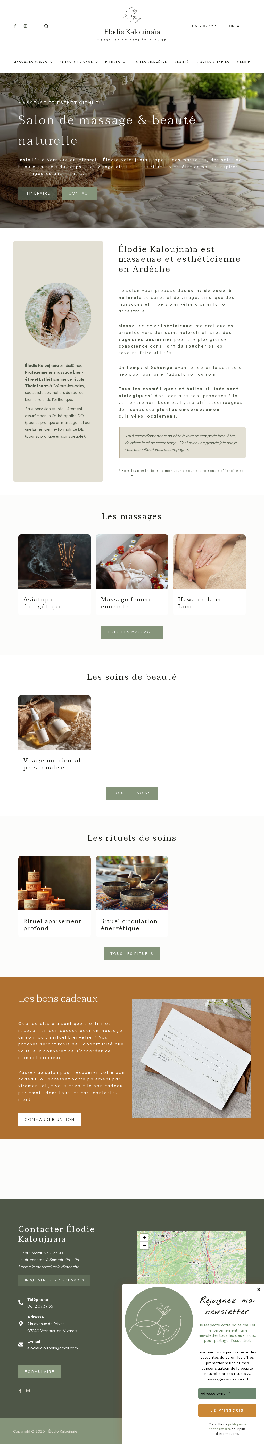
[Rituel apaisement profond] (54, 883)
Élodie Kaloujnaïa (132, 32)
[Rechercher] (46, 26)
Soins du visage (76, 62)
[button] (144, 1238)
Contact (235, 26)
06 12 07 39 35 (205, 26)
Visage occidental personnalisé (52, 764)
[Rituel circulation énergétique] (132, 883)
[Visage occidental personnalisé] (54, 722)
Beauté (182, 62)
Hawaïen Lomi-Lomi (202, 603)
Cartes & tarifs (213, 62)
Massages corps (31, 62)
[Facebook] (15, 26)
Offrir (243, 62)
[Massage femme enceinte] (132, 561)
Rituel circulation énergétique (129, 924)
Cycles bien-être (150, 62)
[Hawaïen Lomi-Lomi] (209, 561)
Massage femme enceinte (126, 603)
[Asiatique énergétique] (54, 561)
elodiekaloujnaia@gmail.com (52, 1347)
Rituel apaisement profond (52, 924)
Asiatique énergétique (42, 603)
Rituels (112, 62)
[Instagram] (25, 26)
